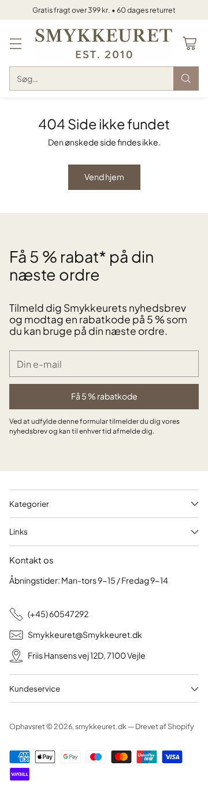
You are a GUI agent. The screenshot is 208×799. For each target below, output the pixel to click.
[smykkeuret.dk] (104, 43)
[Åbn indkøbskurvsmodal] (189, 43)
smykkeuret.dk (101, 726)
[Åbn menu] (15, 43)
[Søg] (186, 78)
